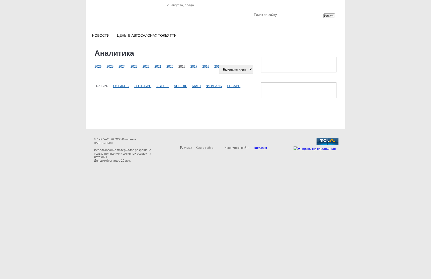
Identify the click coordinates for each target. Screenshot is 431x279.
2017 (193, 66)
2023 (133, 66)
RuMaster (260, 148)
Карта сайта (204, 147)
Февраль (214, 86)
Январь (233, 86)
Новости (100, 35)
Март (196, 86)
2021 (157, 66)
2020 (169, 66)
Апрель (180, 86)
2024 (121, 66)
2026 (98, 66)
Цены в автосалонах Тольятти (147, 35)
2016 (205, 66)
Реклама (186, 147)
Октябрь (121, 86)
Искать (329, 16)
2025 (110, 66)
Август (162, 86)
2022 (145, 66)
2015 (217, 66)
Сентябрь (142, 86)
